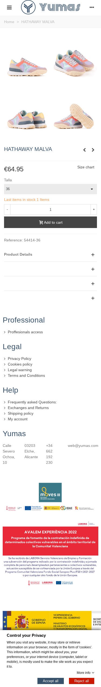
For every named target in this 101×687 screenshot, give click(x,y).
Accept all (50, 681)
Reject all (81, 681)
